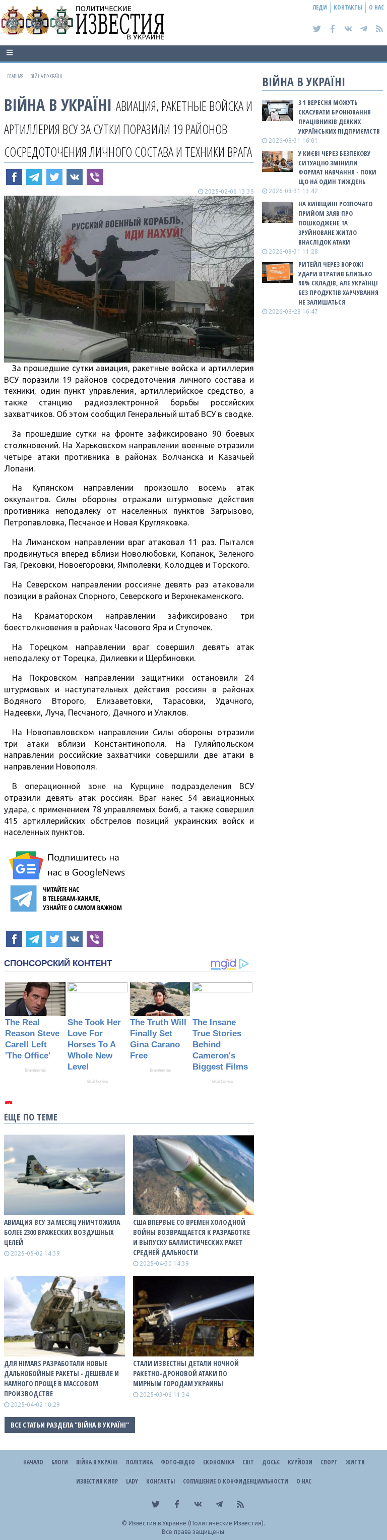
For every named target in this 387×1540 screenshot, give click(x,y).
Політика (139, 1462)
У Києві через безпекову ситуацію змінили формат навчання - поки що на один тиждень (337, 168)
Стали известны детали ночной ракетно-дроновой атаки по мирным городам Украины (186, 1373)
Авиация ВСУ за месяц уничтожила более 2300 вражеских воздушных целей (62, 1232)
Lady (132, 1481)
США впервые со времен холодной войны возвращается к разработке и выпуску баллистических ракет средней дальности (191, 1237)
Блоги (59, 1462)
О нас (376, 7)
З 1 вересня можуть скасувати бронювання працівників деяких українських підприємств (339, 117)
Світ (248, 1462)
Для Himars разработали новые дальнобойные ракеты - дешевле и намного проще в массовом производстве (61, 1378)
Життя (355, 1462)
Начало (33, 1462)
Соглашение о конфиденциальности (235, 1481)
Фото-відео (178, 1462)
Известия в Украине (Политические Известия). (196, 1523)
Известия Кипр (97, 1481)
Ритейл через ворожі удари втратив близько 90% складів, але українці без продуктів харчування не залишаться (338, 283)
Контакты (348, 7)
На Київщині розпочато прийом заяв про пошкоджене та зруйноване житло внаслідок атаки (335, 222)
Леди (320, 7)
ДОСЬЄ (271, 1462)
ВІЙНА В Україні (58, 104)
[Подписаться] (68, 865)
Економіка (218, 1462)
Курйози (300, 1462)
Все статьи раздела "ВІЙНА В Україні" (70, 1425)
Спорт (329, 1462)
